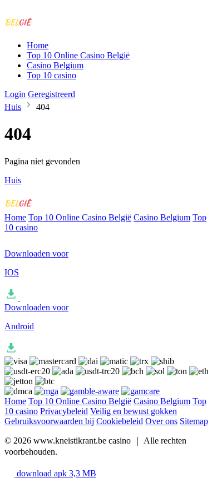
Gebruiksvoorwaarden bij (49, 421)
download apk (55, 473)
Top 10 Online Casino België (78, 55)
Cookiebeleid (119, 421)
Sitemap (194, 421)
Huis (12, 107)
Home (37, 45)
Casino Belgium (55, 65)
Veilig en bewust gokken (133, 411)
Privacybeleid (64, 411)
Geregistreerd (51, 94)
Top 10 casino (51, 75)
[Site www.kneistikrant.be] (50, 26)
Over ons (161, 421)
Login (15, 94)
